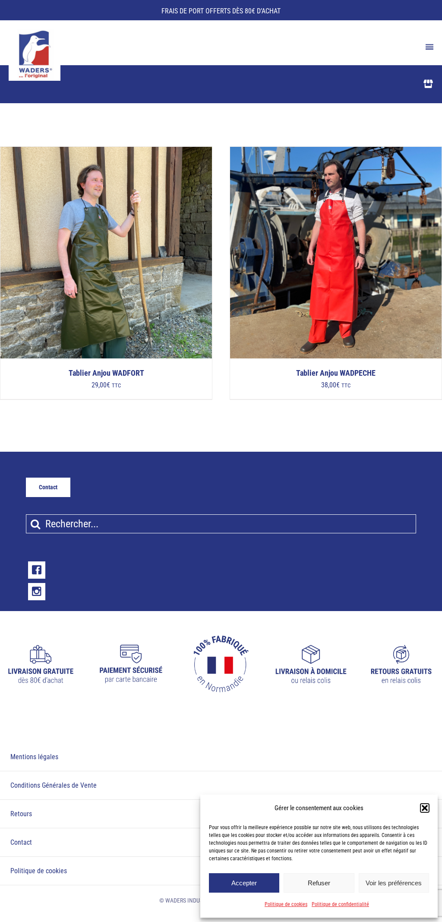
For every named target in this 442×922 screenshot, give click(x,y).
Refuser (319, 883)
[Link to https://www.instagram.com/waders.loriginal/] (36, 591)
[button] (424, 808)
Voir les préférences (394, 883)
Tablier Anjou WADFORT (106, 373)
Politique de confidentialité (340, 904)
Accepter (244, 883)
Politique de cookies (286, 904)
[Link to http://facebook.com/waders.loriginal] (36, 570)
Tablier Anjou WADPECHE (336, 373)
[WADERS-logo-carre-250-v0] (34, 32)
